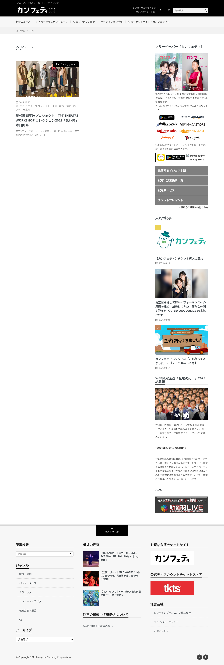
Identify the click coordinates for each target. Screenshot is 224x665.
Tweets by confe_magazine (170, 448)
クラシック (25, 592)
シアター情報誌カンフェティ (52, 21)
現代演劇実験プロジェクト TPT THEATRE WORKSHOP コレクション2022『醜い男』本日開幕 (47, 120)
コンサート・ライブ (30, 601)
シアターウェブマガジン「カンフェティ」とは (144, 9)
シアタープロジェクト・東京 (41, 106)
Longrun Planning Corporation (53, 657)
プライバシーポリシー (166, 621)
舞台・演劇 (65, 106)
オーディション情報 (112, 21)
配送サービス (166, 190)
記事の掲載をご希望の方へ (98, 625)
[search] (205, 10)
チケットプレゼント (170, 200)
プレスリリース (67, 64)
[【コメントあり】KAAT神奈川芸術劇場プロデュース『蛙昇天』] (91, 598)
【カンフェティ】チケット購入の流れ (179, 258)
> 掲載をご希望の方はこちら (193, 207)
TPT (21, 106)
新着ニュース (23, 21)
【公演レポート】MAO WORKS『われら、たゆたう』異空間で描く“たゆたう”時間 (120, 576)
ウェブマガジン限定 (84, 21)
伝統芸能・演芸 (27, 610)
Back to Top (112, 531)
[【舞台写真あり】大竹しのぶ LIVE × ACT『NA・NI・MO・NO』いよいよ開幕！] (91, 559)
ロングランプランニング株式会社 (172, 612)
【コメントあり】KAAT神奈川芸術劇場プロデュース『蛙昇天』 (121, 593)
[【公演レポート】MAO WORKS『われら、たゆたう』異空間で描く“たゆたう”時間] (91, 578)
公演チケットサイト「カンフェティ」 (149, 21)
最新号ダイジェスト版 (172, 170)
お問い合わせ (161, 631)
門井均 (26, 109)
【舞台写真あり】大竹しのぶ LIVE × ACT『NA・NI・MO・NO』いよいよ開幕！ (120, 556)
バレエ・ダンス (27, 583)
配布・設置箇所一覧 (170, 180)
